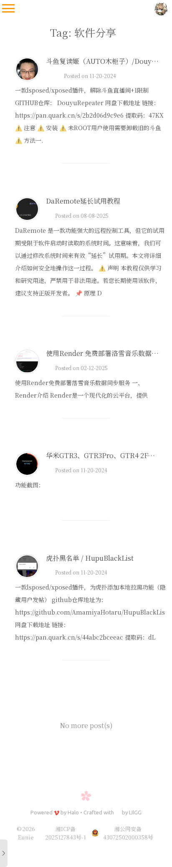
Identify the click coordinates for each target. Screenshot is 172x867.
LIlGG (135, 812)
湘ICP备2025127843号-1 (66, 833)
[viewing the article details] (27, 78)
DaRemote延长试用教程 (83, 201)
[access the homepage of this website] (161, 8)
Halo (73, 812)
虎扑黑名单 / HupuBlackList (90, 558)
